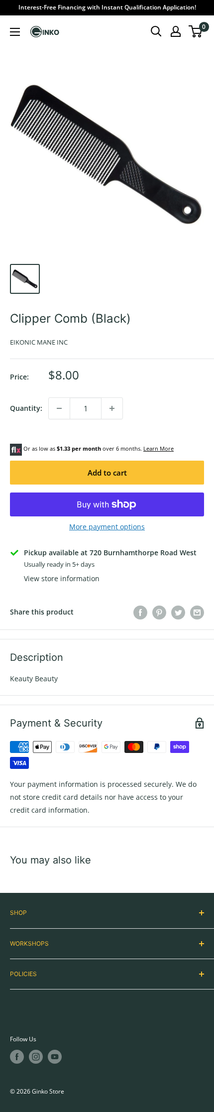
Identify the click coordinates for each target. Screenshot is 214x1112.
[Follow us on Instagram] (36, 1057)
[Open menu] (15, 32)
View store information (62, 578)
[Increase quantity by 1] (112, 408)
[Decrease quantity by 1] (59, 408)
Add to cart (107, 473)
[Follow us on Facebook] (17, 1057)
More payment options (107, 526)
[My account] (176, 31)
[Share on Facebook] (140, 612)
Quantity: (26, 408)
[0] (196, 31)
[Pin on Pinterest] (159, 612)
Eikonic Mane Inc (39, 342)
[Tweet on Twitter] (178, 612)
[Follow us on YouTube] (55, 1057)
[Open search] (156, 31)
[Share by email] (197, 612)
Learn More (158, 448)
